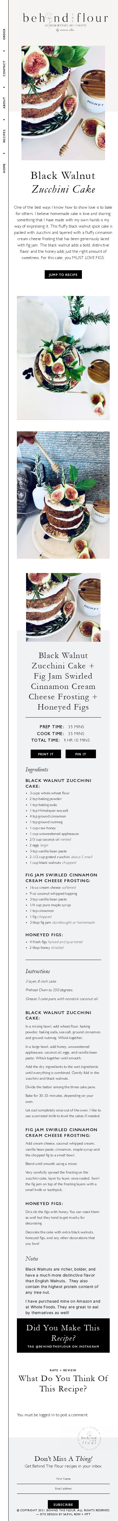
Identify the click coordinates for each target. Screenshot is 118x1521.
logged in (47, 1415)
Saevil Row (72, 1514)
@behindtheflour (53, 1346)
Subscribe (63, 1504)
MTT (87, 1514)
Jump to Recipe (63, 274)
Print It (46, 754)
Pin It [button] (80, 754)
